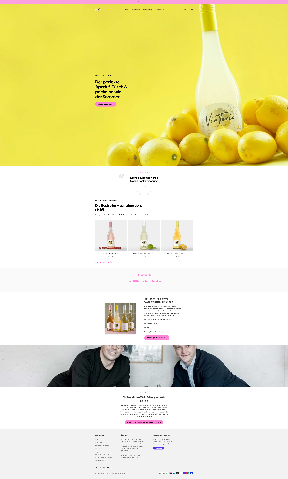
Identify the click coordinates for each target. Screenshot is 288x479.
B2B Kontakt (159, 10)
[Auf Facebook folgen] (96, 468)
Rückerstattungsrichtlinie (103, 457)
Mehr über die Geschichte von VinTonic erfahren (144, 422)
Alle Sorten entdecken (105, 104)
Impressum (99, 449)
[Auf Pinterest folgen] (104, 468)
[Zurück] (127, 2)
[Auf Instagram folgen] (100, 468)
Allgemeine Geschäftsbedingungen (103, 453)
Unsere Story (147, 10)
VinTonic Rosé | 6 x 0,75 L (110, 254)
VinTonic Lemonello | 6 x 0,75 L (177, 254)
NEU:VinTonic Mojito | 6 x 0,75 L (144, 254)
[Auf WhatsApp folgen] (112, 468)
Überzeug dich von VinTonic (156, 338)
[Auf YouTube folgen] (108, 468)
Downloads (98, 442)
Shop (126, 10)
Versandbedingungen (102, 446)
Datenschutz (99, 461)
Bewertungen (135, 10)
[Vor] (160, 2)
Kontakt (97, 439)
